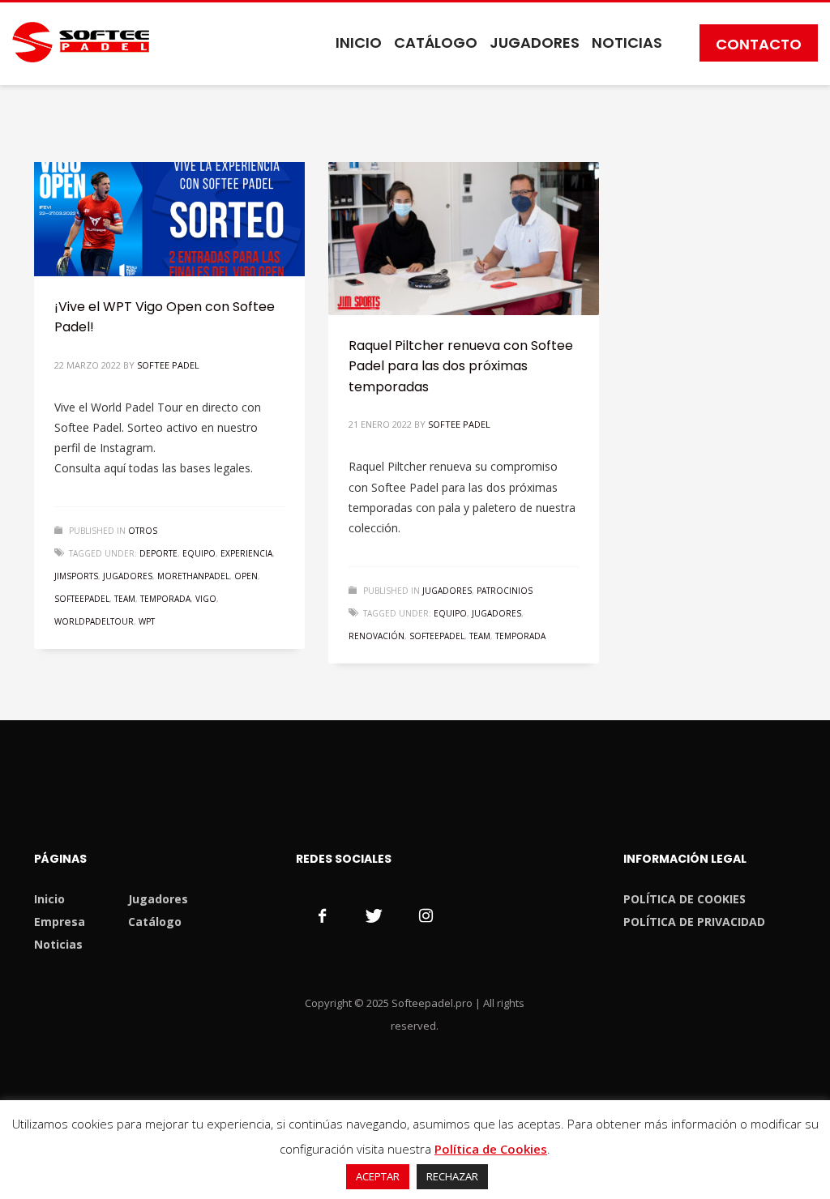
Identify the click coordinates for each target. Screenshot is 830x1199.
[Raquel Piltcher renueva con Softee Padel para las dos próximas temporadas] (463, 238)
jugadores (127, 576)
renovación (376, 636)
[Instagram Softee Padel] (425, 915)
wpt (147, 621)
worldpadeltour (94, 621)
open (246, 576)
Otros (142, 530)
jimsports (76, 576)
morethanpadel (193, 576)
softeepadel (81, 598)
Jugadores (447, 590)
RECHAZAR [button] (452, 1176)
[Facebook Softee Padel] (321, 915)
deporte (158, 553)
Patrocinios (505, 590)
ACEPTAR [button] (378, 1176)
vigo (205, 598)
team (124, 598)
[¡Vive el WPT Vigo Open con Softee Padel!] (169, 218)
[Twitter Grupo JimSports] (373, 915)
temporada (165, 598)
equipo (199, 553)
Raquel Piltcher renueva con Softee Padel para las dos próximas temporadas (461, 366)
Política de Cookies (490, 1149)
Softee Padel (168, 365)
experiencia (246, 553)
